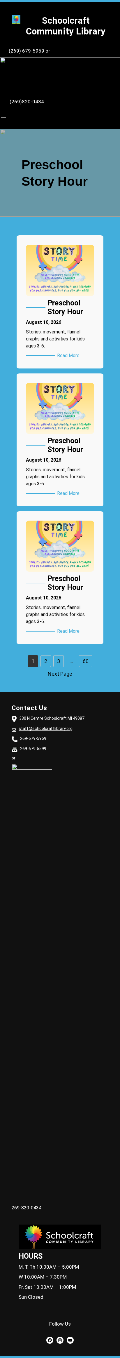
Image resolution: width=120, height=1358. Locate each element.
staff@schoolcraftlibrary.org (46, 728)
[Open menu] (3, 116)
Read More (69, 355)
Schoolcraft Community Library (65, 26)
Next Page (60, 674)
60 (86, 661)
